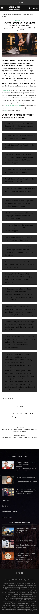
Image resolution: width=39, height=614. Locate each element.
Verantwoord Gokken (9, 512)
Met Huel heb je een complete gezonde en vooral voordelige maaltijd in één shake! (26, 544)
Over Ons (5, 500)
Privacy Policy (7, 517)
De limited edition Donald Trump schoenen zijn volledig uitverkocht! (26, 491)
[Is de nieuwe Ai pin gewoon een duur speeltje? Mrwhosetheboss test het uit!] (8, 465)
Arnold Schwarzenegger (13, 105)
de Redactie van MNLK (23, 28)
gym (5, 110)
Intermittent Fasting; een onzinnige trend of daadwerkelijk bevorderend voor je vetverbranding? (25, 557)
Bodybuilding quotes (10, 398)
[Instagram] (19, 2)
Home (4, 14)
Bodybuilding (6, 90)
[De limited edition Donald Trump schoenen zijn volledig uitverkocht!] (8, 492)
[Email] (22, 2)
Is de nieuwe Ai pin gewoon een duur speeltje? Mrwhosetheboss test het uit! (26, 466)
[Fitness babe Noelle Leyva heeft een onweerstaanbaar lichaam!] (8, 480)
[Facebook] (16, 2)
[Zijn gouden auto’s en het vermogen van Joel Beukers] (8, 532)
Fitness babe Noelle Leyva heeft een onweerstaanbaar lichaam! (26, 479)
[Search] (37, 8)
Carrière (5, 506)
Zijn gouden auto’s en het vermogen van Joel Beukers (26, 531)
